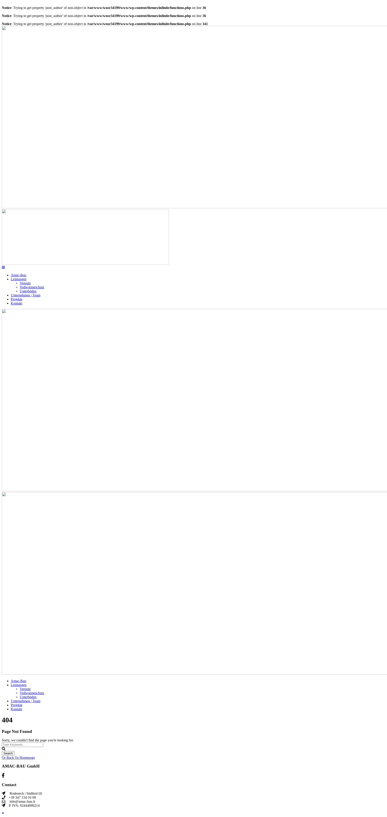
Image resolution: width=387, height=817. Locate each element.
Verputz (25, 283)
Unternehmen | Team (25, 295)
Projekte (16, 299)
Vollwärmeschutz (32, 287)
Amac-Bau (18, 275)
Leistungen (18, 279)
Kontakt (16, 303)
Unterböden (28, 291)
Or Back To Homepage (18, 758)
